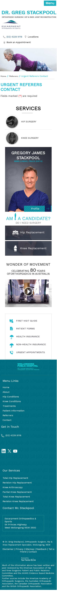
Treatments (9, 406)
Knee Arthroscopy (13, 487)
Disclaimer (8, 549)
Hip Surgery (28, 121)
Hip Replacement (31, 232)
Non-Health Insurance (31, 344)
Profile (35, 208)
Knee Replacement (33, 248)
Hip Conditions (11, 396)
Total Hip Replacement (15, 478)
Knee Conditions (12, 401)
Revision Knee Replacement (18, 501)
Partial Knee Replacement (17, 492)
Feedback (41, 549)
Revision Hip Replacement (17, 482)
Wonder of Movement (28, 264)
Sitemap (29, 549)
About (6, 392)
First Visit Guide (26, 320)
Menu (50, 3)
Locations (33, 36)
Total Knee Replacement (16, 496)
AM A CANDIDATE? (28, 218)
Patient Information (13, 410)
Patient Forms (25, 328)
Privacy (19, 549)
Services (28, 108)
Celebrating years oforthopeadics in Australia (28, 272)
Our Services (11, 470)
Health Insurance (28, 336)
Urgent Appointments (30, 352)
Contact (7, 420)
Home (3, 76)
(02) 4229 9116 (14, 36)
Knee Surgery (30, 138)
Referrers (13, 76)
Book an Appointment (19, 42)
